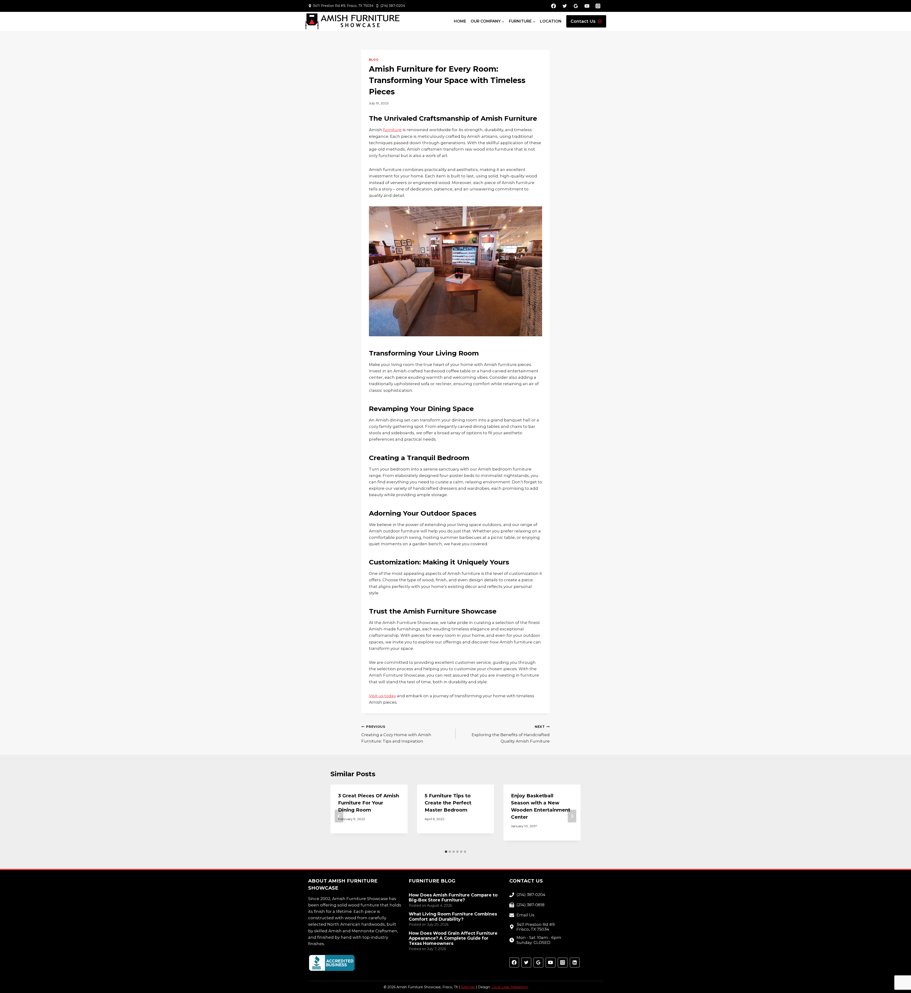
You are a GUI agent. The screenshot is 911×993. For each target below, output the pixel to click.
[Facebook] (553, 6)
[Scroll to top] (899, 974)
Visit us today (382, 695)
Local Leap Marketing (510, 987)
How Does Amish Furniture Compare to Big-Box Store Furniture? (453, 898)
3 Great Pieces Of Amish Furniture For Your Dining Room (368, 803)
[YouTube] (587, 6)
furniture (392, 129)
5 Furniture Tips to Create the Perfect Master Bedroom (448, 803)
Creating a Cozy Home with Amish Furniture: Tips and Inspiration (396, 734)
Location (551, 21)
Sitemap (468, 987)
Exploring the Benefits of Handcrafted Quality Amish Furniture (511, 734)
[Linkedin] (575, 962)
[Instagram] (598, 6)
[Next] (572, 816)
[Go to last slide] (339, 816)
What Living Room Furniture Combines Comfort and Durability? (453, 917)
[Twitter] (564, 6)
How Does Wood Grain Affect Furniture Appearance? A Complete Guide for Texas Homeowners (453, 938)
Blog (373, 59)
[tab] (446, 851)
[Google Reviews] (576, 6)
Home (460, 21)
